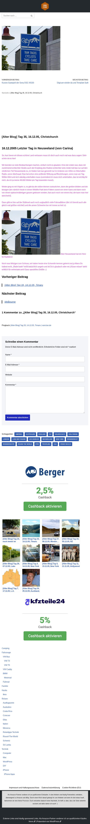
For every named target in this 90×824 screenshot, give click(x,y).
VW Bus (6, 657)
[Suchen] (31, 15)
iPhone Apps (9, 774)
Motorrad (7, 678)
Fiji (50, 434)
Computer (7, 753)
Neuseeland (47, 439)
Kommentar (10, 385)
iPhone (6, 770)
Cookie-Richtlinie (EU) (71, 788)
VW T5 (7, 665)
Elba (5, 720)
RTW (37, 444)
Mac (4, 757)
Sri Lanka (7, 745)
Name (8, 355)
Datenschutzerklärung (51, 788)
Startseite (5, 93)
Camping (5, 648)
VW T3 (7, 661)
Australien (30, 434)
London (6, 439)
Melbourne (10, 301)
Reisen (5, 699)
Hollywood (73, 434)
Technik (5, 749)
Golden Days (60, 434)
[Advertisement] (45, 114)
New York (60, 439)
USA (55, 444)
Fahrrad (6, 682)
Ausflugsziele (8, 703)
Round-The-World (10, 736)
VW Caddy (7, 669)
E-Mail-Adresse (12, 365)
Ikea (4, 694)
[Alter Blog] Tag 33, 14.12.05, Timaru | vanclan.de (31, 325)
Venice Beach (65, 444)
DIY (4, 766)
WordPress (7, 762)
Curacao (6, 715)
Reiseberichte (8, 444)
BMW (5, 673)
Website (8, 375)
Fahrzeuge (6, 652)
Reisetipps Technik (11, 732)
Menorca (6, 728)
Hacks (4, 690)
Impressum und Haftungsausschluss (24, 788)
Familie (5, 686)
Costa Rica (7, 711)
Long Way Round (19, 439)
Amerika (19, 434)
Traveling (46, 444)
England (41, 434)
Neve (31, 821)
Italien (5, 724)
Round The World (25, 444)
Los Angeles (34, 439)
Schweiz (6, 741)
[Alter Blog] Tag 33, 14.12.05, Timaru (24, 285)
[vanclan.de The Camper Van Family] (45, 6)
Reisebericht (72, 439)
